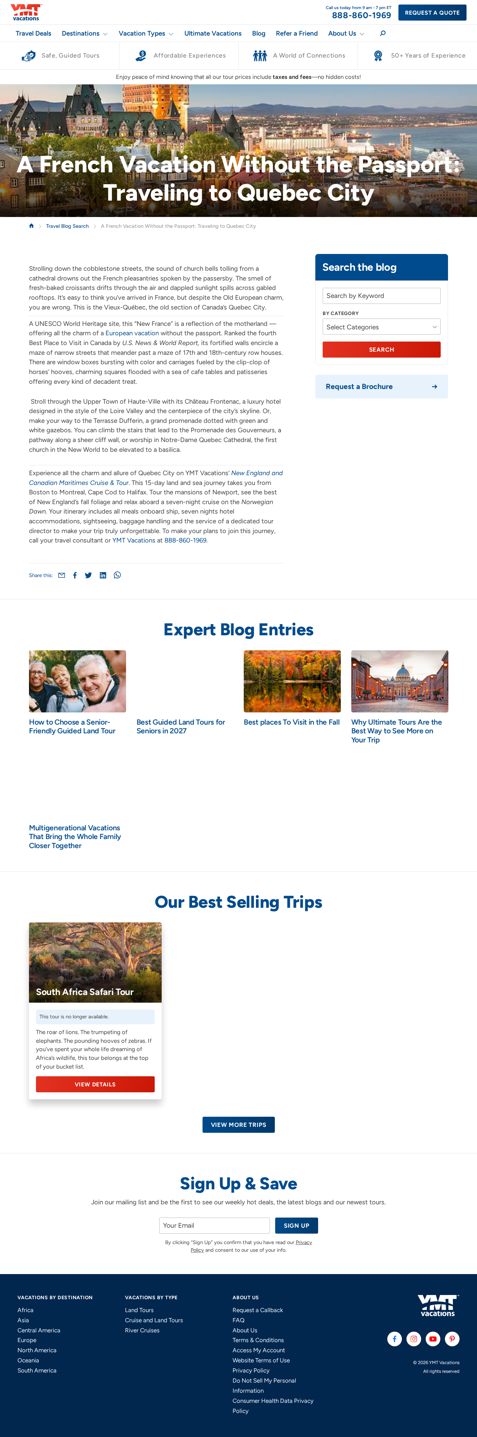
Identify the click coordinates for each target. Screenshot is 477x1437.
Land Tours (139, 1310)
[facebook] (394, 1339)
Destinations (81, 33)
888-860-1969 (185, 540)
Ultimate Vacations (213, 33)
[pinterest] (452, 1339)
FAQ (238, 1320)
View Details (95, 1084)
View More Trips (238, 1124)
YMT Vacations (133, 540)
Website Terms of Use (261, 1360)
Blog (258, 33)
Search (382, 349)
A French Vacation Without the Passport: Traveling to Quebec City (178, 226)
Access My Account (259, 1350)
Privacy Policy (251, 1370)
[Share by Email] (61, 575)
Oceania (28, 1360)
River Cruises (142, 1330)
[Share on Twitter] (88, 575)
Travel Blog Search (68, 226)
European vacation (132, 333)
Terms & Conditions (258, 1340)
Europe (26, 1340)
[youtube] (433, 1339)
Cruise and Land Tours (154, 1320)
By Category (341, 313)
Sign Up (296, 1225)
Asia (23, 1320)
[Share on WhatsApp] (117, 575)
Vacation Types (142, 33)
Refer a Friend (297, 33)
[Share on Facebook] (75, 575)
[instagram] (413, 1339)
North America (37, 1350)
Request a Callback (258, 1310)
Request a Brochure (359, 386)
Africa (25, 1310)
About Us (342, 33)
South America (37, 1370)
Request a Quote (432, 12)
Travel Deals (33, 33)
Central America (38, 1330)
